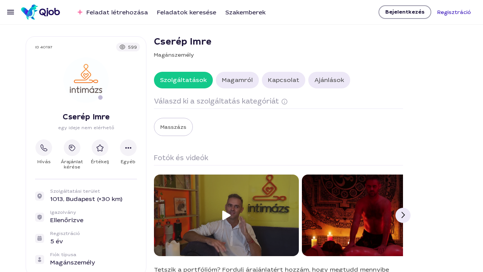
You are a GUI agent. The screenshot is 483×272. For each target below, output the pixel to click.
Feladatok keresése (186, 12)
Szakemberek (245, 12)
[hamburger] (10, 12)
